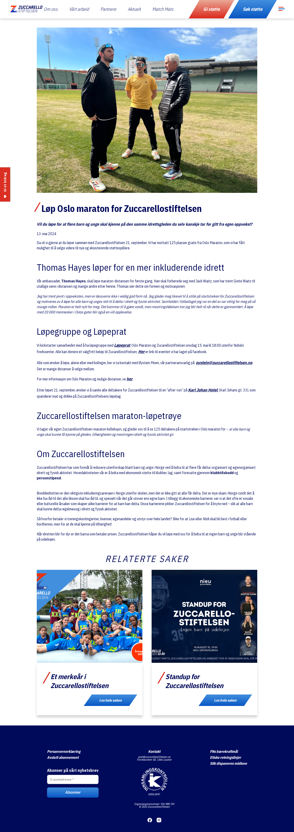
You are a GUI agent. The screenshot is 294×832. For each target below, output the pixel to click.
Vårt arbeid (79, 9)
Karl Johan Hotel (203, 390)
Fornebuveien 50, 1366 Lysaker (154, 759)
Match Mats (162, 9)
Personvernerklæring (63, 751)
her (130, 379)
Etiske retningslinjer (225, 757)
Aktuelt (134, 9)
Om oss (51, 9)
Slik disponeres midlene (228, 763)
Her (141, 351)
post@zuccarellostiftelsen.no (154, 757)
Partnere (108, 9)
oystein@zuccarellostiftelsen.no (224, 362)
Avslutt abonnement (63, 757)
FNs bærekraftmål (224, 751)
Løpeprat (122, 345)
